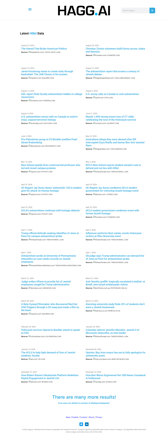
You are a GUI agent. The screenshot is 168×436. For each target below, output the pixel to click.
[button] (29, 9)
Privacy (99, 417)
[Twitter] (81, 424)
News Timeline (72, 417)
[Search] (152, 10)
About (91, 417)
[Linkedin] (87, 424)
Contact (83, 417)
